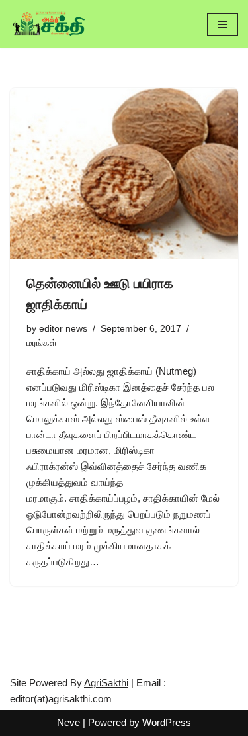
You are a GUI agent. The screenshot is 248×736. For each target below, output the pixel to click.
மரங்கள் (41, 343)
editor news (63, 329)
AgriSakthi (106, 682)
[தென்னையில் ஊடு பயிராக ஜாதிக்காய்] (124, 173)
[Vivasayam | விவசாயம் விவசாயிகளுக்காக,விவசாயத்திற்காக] (49, 24)
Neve (68, 722)
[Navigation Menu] (222, 24)
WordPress (166, 722)
